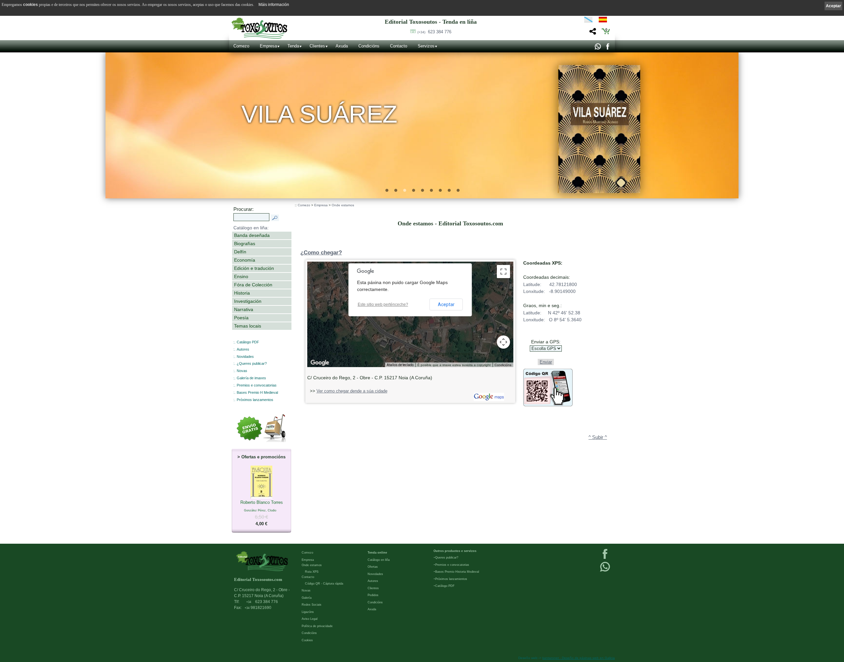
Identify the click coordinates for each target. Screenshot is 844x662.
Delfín (240, 251)
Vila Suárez (319, 114)
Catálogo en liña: (251, 227)
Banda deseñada (252, 235)
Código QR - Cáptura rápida (324, 583)
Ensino (241, 276)
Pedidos (373, 595)
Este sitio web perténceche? (383, 304)
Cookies (307, 640)
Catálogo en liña (379, 559)
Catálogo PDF (248, 342)
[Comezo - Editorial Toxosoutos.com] (259, 28)
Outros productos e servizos (455, 551)
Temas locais (247, 326)
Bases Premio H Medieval (257, 392)
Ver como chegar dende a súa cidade (351, 391)
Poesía (241, 317)
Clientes (317, 45)
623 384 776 (434, 31)
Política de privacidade (317, 626)
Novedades (375, 574)
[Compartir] (592, 33)
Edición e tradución (254, 268)
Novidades (245, 357)
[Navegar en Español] (604, 20)
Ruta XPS (311, 571)
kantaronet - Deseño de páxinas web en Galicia (578, 658)
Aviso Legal (309, 618)
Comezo (241, 45)
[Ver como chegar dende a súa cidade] (488, 399)
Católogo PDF (445, 586)
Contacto (398, 45)
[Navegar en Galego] (588, 20)
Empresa (268, 45)
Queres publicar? (446, 557)
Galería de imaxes (251, 378)
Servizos (426, 45)
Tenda (293, 45)
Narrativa (243, 309)
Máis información (273, 4)
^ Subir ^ (597, 437)
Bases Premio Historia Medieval (457, 571)
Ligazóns (308, 612)
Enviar (546, 362)
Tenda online (377, 552)
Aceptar (446, 304)
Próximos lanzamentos (255, 400)
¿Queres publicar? (252, 363)
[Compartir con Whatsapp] (597, 48)
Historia (242, 293)
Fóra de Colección (253, 284)
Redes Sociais (311, 604)
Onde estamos (343, 205)
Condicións (368, 45)
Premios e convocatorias (257, 385)
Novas (242, 371)
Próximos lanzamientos (451, 579)
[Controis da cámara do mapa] (503, 342)
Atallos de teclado (400, 365)
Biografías (244, 243)
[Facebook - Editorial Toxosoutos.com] (607, 48)
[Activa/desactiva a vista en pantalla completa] (503, 271)
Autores (243, 349)
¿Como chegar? (321, 252)
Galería (307, 597)
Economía (244, 260)
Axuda (342, 45)
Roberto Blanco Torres (261, 513)
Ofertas (373, 566)
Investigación (247, 301)
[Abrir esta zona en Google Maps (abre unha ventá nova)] (320, 363)
